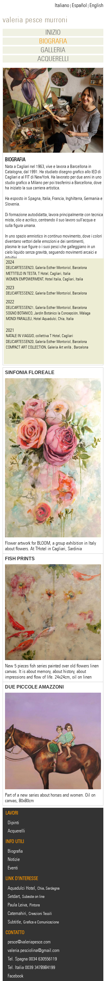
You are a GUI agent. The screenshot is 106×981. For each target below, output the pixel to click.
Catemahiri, (30, 913)
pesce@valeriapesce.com (29, 942)
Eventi (13, 868)
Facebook (15, 976)
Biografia (15, 851)
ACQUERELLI (53, 59)
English (96, 5)
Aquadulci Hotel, (33, 888)
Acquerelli (16, 831)
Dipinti (13, 822)
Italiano (62, 5)
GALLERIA (53, 50)
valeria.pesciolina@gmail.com (33, 950)
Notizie (14, 859)
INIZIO (53, 32)
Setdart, (26, 896)
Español (79, 5)
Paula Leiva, (24, 905)
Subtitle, (33, 922)
